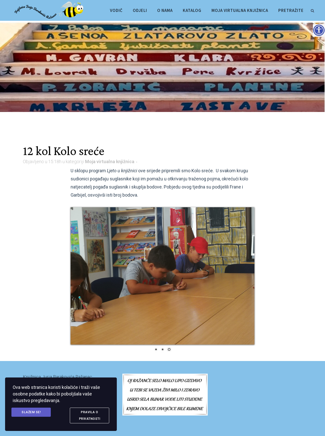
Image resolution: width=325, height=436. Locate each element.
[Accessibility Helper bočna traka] (319, 30)
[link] (312, 9)
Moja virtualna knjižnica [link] (109, 161)
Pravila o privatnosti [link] (89, 415)
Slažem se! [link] (31, 412)
